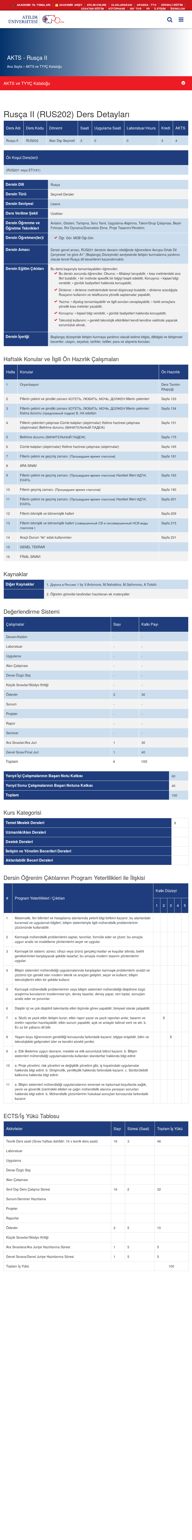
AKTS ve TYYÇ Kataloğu (44, 66)
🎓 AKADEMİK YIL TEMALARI (44, 4)
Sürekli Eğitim (173, 4)
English (179, 8)
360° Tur (138, 8)
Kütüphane (120, 8)
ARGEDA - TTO (149, 4)
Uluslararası (126, 4)
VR (149, 8)
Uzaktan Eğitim (98, 8)
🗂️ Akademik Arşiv (78, 4)
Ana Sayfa (14, 66)
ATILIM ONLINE (104, 4)
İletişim (161, 8)
